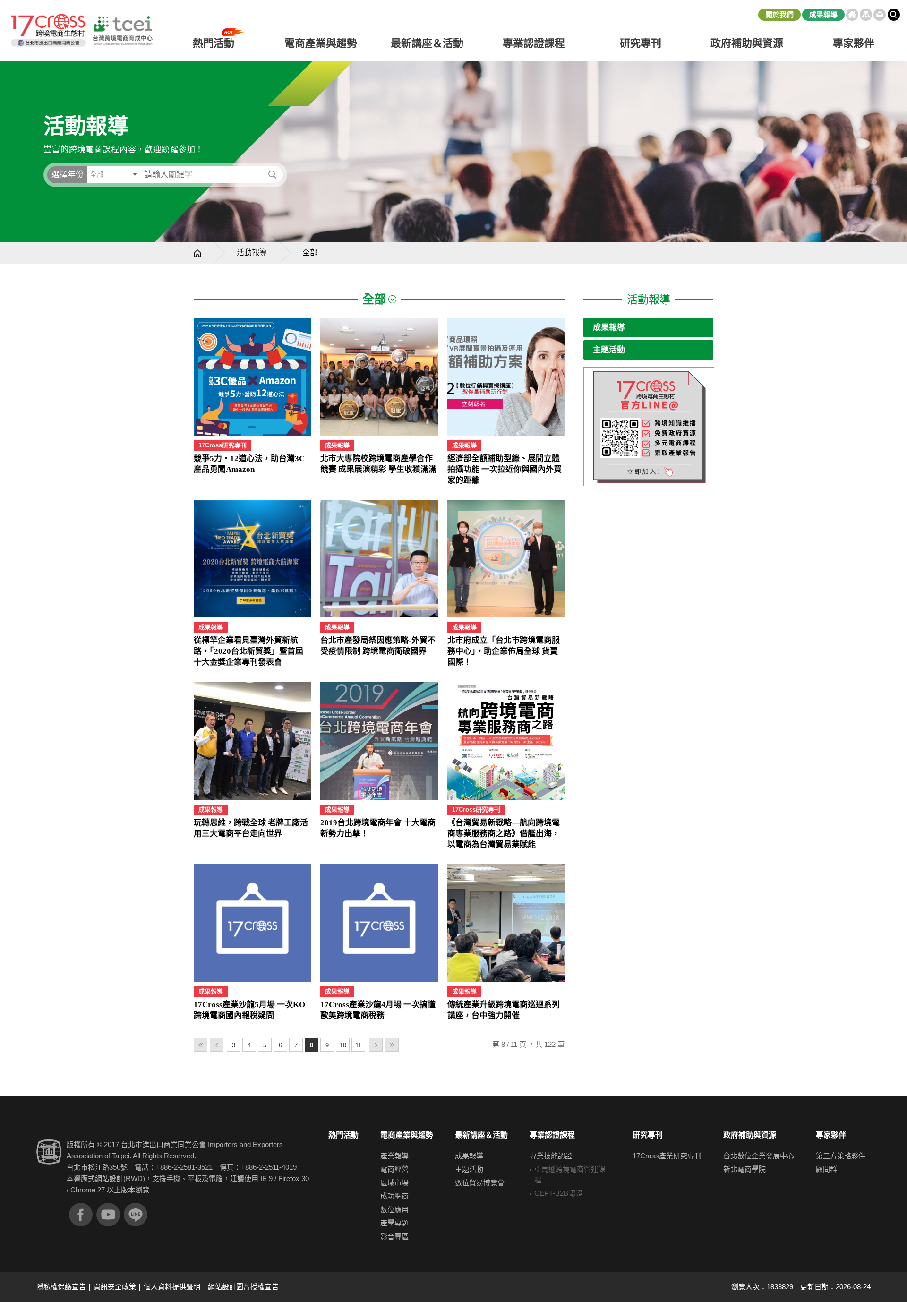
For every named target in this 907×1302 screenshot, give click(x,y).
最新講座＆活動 (481, 1135)
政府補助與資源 (749, 1135)
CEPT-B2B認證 (558, 1193)
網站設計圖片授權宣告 (243, 1287)
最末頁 (392, 1045)
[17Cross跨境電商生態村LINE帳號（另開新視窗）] (135, 1214)
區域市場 (394, 1183)
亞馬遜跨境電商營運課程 (569, 1174)
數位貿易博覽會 (480, 1183)
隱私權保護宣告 (61, 1287)
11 (358, 1045)
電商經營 (394, 1169)
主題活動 (609, 349)
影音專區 (394, 1237)
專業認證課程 (552, 1135)
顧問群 (826, 1169)
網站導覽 (866, 15)
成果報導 (823, 14)
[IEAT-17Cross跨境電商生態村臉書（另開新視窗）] (81, 1214)
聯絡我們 (879, 15)
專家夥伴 (831, 1135)
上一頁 (216, 1045)
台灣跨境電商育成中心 (81, 30)
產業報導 (394, 1156)
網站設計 (109, 1178)
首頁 (852, 15)
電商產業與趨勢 (406, 1135)
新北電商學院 (744, 1169)
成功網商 (394, 1196)
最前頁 (200, 1045)
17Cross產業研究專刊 (667, 1156)
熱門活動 (343, 1135)
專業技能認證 (551, 1156)
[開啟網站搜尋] (894, 15)
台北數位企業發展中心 (758, 1156)
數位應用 (394, 1210)
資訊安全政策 (115, 1287)
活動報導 (252, 252)
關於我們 (779, 14)
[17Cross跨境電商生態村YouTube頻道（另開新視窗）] (108, 1214)
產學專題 (394, 1223)
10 (343, 1045)
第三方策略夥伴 (840, 1156)
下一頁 (376, 1045)
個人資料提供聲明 (172, 1287)
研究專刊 (640, 43)
